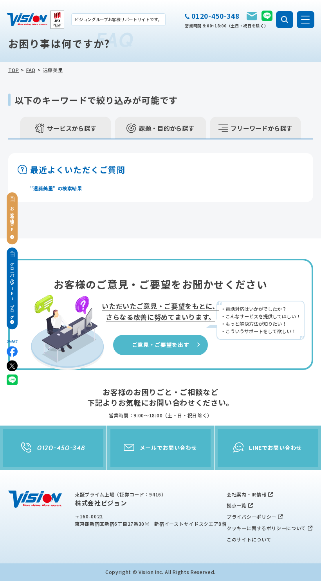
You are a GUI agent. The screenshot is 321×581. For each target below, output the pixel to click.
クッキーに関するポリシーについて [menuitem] (266, 528)
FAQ (31, 70)
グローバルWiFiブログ (12, 288)
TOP (13, 70)
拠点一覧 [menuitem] (237, 505)
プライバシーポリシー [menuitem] (251, 516)
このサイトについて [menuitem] (249, 539)
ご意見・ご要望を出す (160, 344)
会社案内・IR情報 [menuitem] (246, 494)
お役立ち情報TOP (12, 218)
